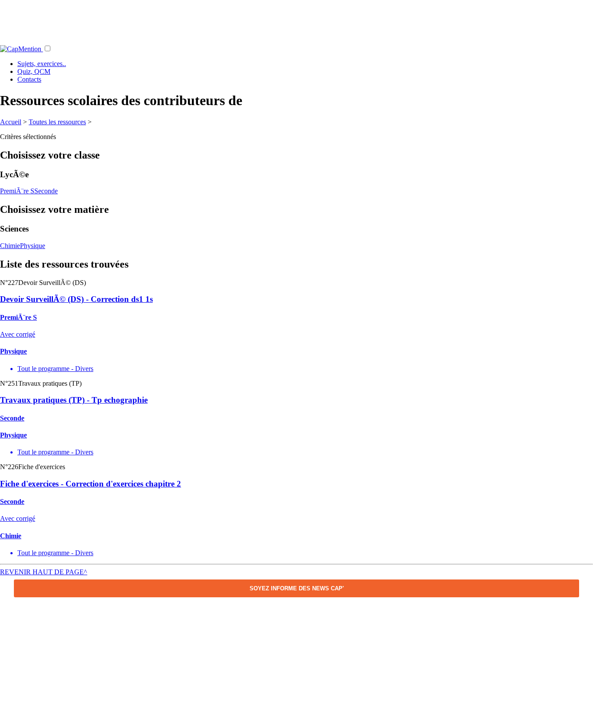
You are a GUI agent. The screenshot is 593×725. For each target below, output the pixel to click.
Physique (32, 245)
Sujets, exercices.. (41, 63)
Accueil (10, 122)
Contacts (29, 79)
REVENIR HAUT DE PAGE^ (43, 572)
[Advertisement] (296, 19)
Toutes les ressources (57, 122)
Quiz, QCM (33, 71)
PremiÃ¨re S (17, 191)
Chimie (10, 245)
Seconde (46, 191)
